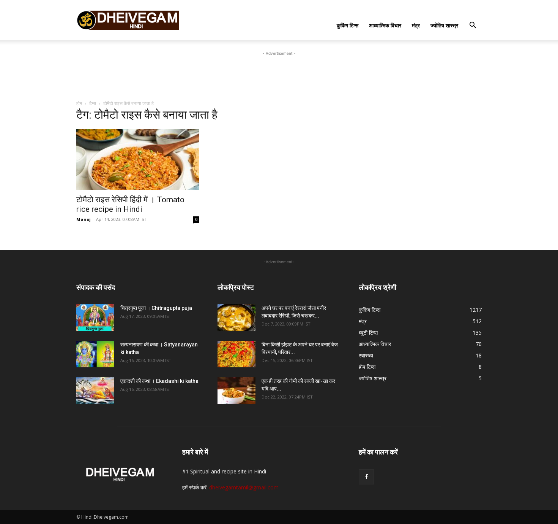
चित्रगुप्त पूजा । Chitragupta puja (156, 308)
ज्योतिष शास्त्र (444, 25)
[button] (472, 26)
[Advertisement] (279, 74)
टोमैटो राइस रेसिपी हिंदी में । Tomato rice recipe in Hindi (130, 204)
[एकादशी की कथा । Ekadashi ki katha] (95, 390)
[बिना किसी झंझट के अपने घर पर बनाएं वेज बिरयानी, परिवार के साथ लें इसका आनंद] (236, 354)
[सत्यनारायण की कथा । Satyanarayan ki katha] (95, 354)
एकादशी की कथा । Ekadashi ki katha (159, 381)
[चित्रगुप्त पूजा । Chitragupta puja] (95, 317)
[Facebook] (366, 476)
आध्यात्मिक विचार (385, 25)
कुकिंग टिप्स (347, 25)
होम (79, 103)
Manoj (83, 219)
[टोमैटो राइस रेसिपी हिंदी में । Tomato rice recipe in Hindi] (137, 159)
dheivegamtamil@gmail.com (244, 487)
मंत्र (416, 25)
